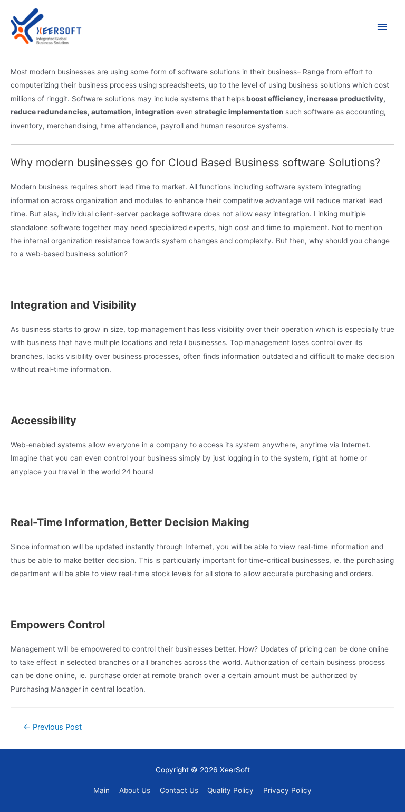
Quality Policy (230, 790)
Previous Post (52, 727)
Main (101, 790)
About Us (134, 790)
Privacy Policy (287, 790)
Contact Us (179, 790)
